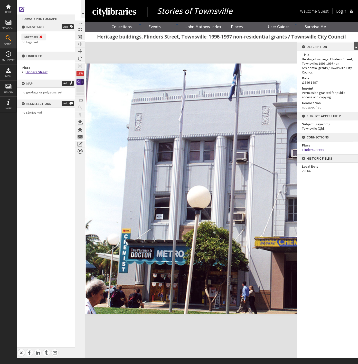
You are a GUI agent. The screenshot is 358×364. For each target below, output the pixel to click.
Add (65, 26)
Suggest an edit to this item (22, 9)
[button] (80, 82)
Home (8, 12)
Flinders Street (36, 72)
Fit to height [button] (80, 51)
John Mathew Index (203, 26)
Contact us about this (80, 136)
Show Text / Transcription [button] (80, 100)
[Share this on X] (21, 350)
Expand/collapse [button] (356, 46)
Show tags (31, 36)
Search (8, 44)
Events (154, 26)
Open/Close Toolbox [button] (83, 9)
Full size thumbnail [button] (80, 29)
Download (80, 122)
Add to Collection (80, 129)
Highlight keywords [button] (80, 114)
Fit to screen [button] (80, 36)
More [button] (8, 108)
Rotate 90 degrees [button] (80, 58)
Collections (122, 26)
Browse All (8, 28)
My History (8, 60)
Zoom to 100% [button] (80, 66)
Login (8, 76)
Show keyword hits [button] (80, 107)
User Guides (279, 26)
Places (237, 26)
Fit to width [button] (80, 44)
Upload (8, 92)
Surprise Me (315, 26)
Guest (323, 11)
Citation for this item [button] (80, 151)
